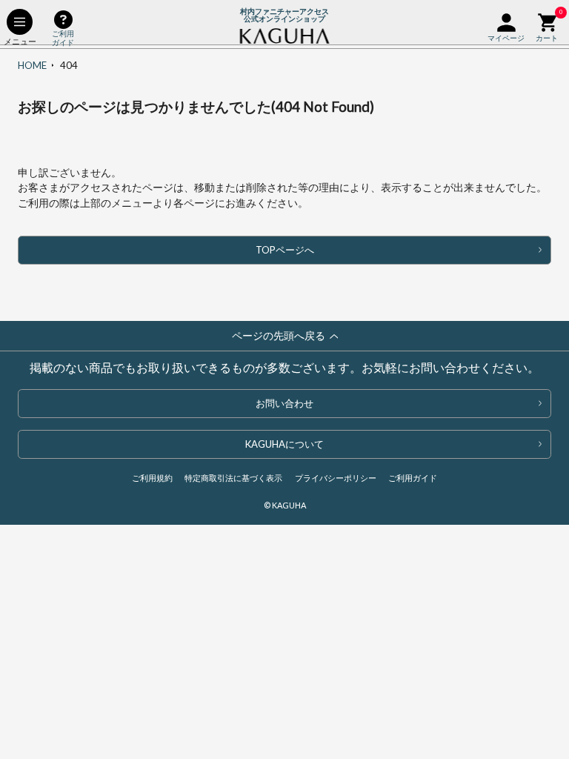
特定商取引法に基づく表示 (233, 478)
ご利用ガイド (412, 478)
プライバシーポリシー (335, 478)
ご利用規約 (152, 478)
